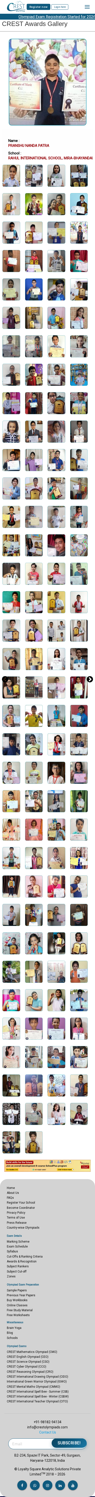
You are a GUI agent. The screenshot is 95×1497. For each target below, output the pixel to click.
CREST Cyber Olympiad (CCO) (26, 1366)
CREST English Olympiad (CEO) (27, 1357)
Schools (12, 1338)
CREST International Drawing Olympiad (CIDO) (37, 1376)
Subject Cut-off (17, 1271)
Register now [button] (38, 7)
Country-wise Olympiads (23, 1227)
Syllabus (12, 1251)
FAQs (10, 1197)
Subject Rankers (18, 1266)
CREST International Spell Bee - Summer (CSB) (38, 1391)
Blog (10, 1333)
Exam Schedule (17, 1246)
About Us (13, 1193)
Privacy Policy (16, 1212)
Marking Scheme (18, 1241)
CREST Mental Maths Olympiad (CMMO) (33, 1386)
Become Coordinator (21, 1208)
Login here (60, 6)
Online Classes (17, 1305)
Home (11, 1188)
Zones (11, 1276)
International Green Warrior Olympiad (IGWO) (37, 1381)
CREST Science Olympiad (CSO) (28, 1361)
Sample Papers (17, 1290)
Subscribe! (69, 1443)
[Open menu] (87, 7)
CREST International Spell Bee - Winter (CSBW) (38, 1396)
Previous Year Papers (21, 1295)
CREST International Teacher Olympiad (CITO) (37, 1401)
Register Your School (21, 1202)
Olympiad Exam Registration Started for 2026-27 (50, 16)
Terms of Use (16, 1217)
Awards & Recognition (22, 1261)
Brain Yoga (14, 1328)
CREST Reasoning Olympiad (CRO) (30, 1371)
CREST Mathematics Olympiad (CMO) (32, 1352)
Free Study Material (20, 1310)
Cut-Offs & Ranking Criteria (25, 1256)
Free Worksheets (18, 1315)
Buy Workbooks (17, 1300)
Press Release (17, 1222)
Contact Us (47, 1432)
